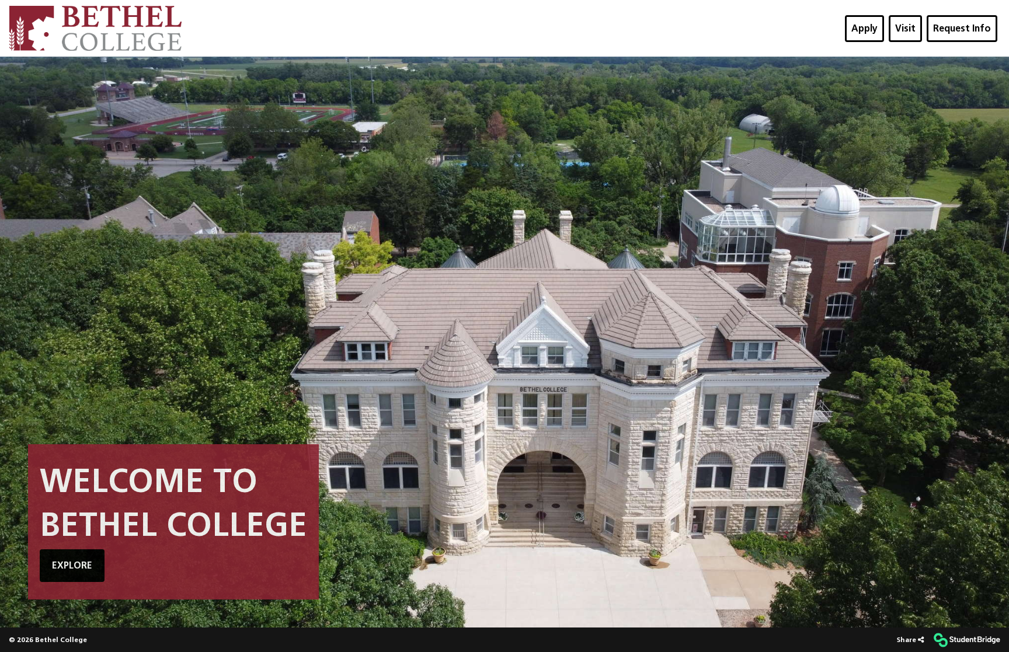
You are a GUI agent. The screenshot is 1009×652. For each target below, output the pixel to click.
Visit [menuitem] (905, 28)
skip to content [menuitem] (504, 9)
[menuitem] (95, 28)
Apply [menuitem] (864, 28)
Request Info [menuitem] (962, 28)
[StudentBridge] (966, 640)
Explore (72, 565)
